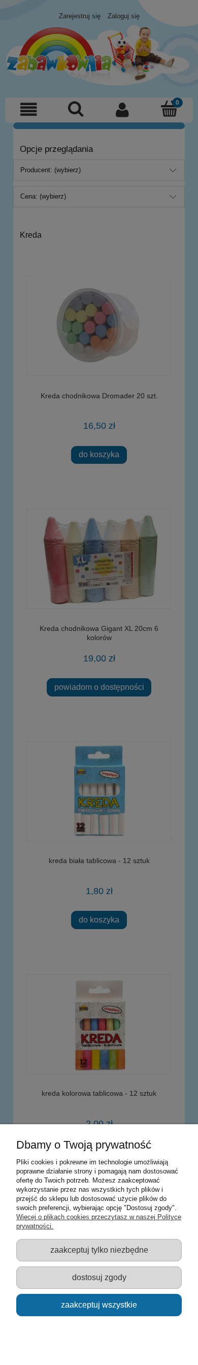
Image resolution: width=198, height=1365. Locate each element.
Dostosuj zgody (99, 1277)
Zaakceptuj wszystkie (99, 1304)
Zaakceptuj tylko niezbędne (99, 1249)
